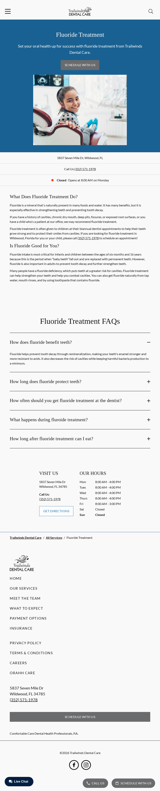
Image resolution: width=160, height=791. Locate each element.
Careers (18, 663)
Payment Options (28, 618)
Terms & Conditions (31, 653)
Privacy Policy (25, 643)
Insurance (21, 628)
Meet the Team (25, 598)
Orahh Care (22, 673)
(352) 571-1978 (85, 169)
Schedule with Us (80, 65)
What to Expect (26, 608)
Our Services (23, 588)
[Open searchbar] (151, 11)
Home (16, 578)
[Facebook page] (74, 765)
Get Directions (56, 511)
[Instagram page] (86, 765)
